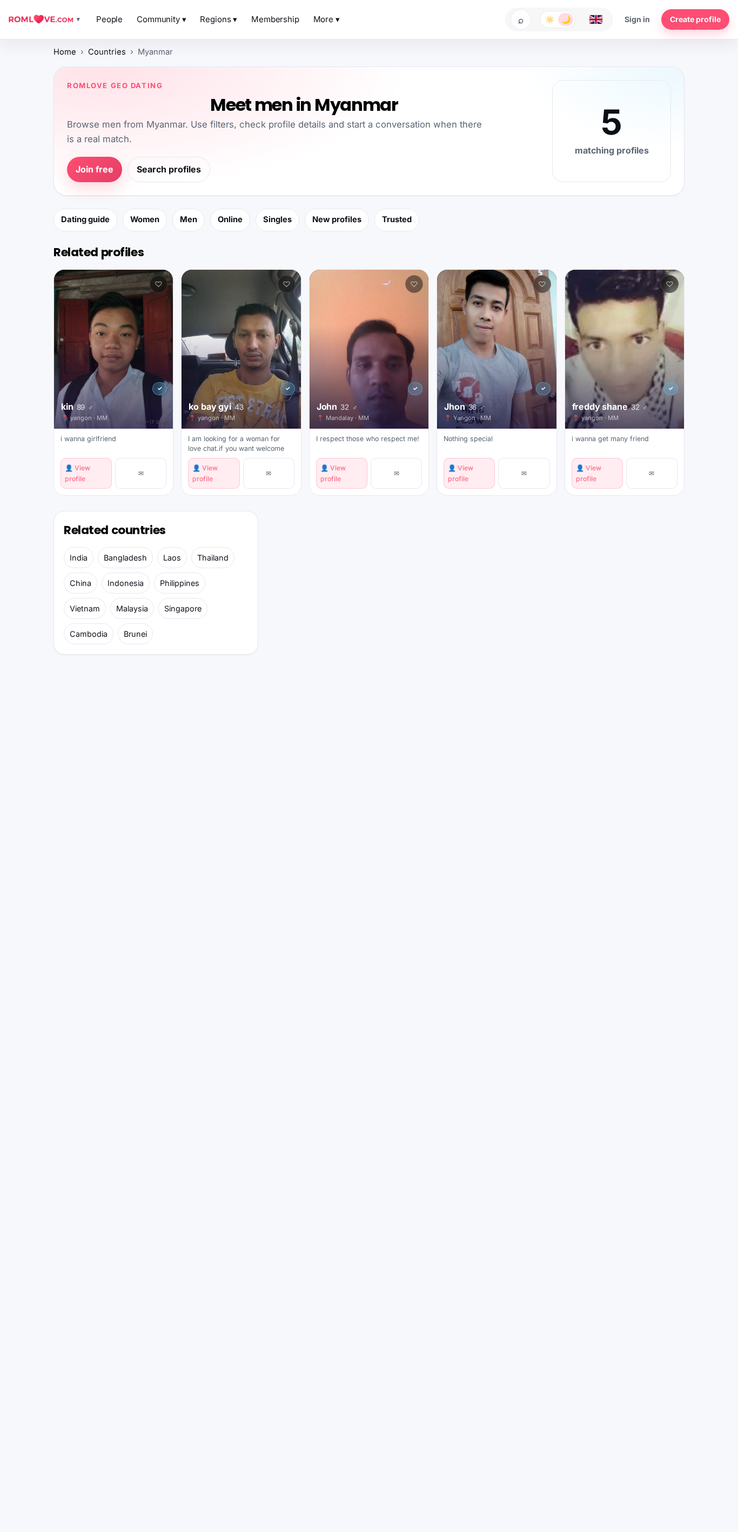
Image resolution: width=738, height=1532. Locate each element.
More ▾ (326, 19)
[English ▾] (596, 19)
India (79, 557)
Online (230, 219)
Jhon (464, 407)
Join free (94, 169)
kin (77, 407)
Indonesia (126, 583)
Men (188, 219)
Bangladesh (125, 557)
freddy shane (610, 407)
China (80, 583)
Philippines (179, 583)
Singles (277, 219)
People (109, 19)
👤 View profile (77, 473)
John (337, 407)
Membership (275, 19)
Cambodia (89, 633)
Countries (107, 52)
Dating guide (85, 219)
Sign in (637, 19)
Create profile (695, 19)
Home (64, 52)
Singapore (183, 608)
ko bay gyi (220, 407)
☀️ (549, 19)
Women (144, 219)
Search (521, 19)
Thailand (213, 557)
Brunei (135, 633)
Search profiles (169, 169)
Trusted (397, 219)
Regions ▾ (218, 19)
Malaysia (132, 608)
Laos (172, 557)
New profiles (336, 219)
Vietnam (85, 608)
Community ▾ (161, 19)
